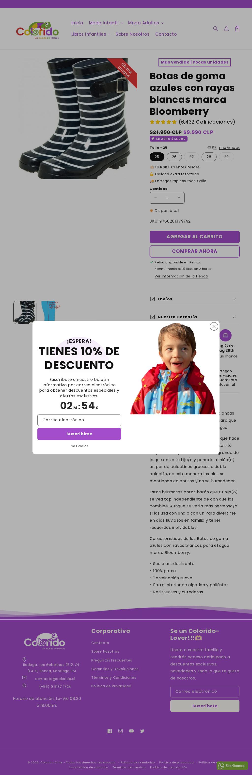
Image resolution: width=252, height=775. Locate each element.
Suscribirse (79, 434)
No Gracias (79, 446)
